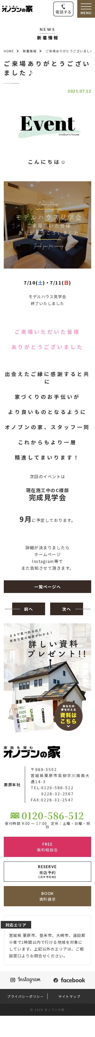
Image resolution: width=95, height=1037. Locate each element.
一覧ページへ (47, 587)
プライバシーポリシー (25, 996)
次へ (66, 609)
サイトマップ (69, 996)
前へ (28, 609)
